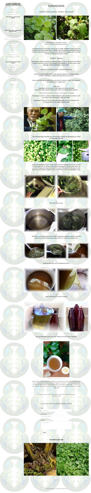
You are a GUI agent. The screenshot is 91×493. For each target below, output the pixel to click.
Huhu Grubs (13, 78)
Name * (42, 408)
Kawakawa (13, 67)
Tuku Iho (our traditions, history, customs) (13, 62)
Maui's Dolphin (13, 34)
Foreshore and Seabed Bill (13, 41)
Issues (13, 52)
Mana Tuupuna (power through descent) (13, 17)
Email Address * (44, 414)
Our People (13, 26)
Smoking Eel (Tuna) (13, 71)
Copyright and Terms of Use (13, 12)
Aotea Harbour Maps (13, 14)
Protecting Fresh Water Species (13, 35)
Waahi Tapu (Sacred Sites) (13, 54)
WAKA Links (13, 24)
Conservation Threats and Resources (13, 37)
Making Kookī (13, 80)
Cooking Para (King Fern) (13, 69)
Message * (43, 420)
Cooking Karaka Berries (13, 76)
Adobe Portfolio (52, 488)
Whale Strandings (13, 47)
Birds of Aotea (13, 43)
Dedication (13, 9)
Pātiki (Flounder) (13, 74)
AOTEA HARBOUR (13, 4)
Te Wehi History (13, 22)
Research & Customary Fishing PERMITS (13, 39)
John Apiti (13, 20)
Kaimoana (13, 49)
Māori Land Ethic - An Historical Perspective (13, 57)
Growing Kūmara (13, 73)
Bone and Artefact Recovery (13, 45)
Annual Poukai (13, 65)
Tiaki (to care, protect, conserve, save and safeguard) (13, 31)
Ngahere (13, 50)
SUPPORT (13, 84)
